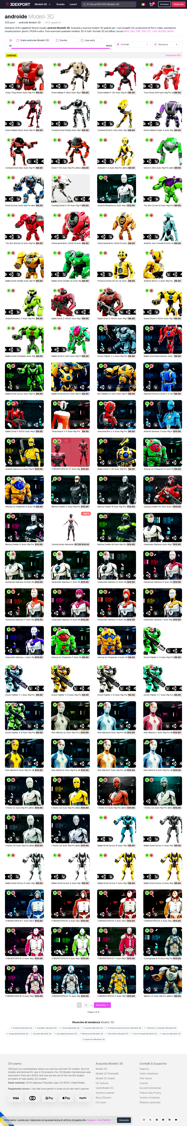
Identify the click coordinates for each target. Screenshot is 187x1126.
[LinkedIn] (170, 1120)
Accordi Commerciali (150, 1088)
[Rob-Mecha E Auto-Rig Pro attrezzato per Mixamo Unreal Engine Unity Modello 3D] (70, 753)
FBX (138, 31)
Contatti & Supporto (153, 1063)
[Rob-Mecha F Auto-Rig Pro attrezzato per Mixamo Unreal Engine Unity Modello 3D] (116, 753)
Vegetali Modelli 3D (18, 1033)
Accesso (164, 4)
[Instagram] (144, 1120)
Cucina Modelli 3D (70, 1028)
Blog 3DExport (103, 1097)
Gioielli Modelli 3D (42, 1033)
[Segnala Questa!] (39, 86)
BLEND (162, 31)
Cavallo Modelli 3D (93, 1028)
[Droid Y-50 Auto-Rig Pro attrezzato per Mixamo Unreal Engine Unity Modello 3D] (70, 151)
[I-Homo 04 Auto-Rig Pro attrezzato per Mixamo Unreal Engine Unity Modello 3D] (162, 790)
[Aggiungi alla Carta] (33, 86)
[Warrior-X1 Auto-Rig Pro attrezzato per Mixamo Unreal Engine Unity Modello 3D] (162, 979)
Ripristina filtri (173, 55)
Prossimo (101, 1005)
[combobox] (135, 44)
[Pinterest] (157, 1120)
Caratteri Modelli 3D (47, 1028)
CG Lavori (101, 1102)
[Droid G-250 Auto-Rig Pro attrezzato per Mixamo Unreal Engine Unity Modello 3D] (162, 151)
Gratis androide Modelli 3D (34, 40)
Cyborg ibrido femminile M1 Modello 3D (70, 544)
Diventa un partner (105, 1092)
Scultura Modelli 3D (22, 1028)
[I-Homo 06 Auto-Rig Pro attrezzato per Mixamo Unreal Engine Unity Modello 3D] (70, 828)
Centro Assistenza (149, 1073)
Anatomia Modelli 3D (94, 1039)
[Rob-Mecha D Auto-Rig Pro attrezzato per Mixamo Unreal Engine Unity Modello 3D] (24, 753)
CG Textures (102, 1083)
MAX (126, 31)
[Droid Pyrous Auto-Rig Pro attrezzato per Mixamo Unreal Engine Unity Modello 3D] (24, 188)
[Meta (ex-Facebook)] (163, 1120)
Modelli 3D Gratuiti (105, 1078)
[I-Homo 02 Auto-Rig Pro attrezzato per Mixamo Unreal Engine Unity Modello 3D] (70, 790)
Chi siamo (14, 1063)
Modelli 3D (101, 1068)
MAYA (170, 31)
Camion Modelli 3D (171, 1033)
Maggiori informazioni (98, 1120)
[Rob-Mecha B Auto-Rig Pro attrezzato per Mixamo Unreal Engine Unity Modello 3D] (116, 715)
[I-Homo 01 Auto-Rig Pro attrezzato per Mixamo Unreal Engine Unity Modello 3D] (24, 790)
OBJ (132, 31)
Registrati (178, 4)
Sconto (63, 40)
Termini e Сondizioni (150, 1097)
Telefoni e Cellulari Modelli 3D (161, 1028)
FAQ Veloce (146, 1078)
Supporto (144, 1068)
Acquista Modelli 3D (109, 1063)
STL (149, 31)
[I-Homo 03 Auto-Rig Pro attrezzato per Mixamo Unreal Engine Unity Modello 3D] (116, 790)
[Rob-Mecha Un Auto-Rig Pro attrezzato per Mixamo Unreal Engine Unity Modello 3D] (70, 715)
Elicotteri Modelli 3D (118, 1033)
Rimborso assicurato (150, 1102)
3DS (143, 31)
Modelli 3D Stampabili (107, 1073)
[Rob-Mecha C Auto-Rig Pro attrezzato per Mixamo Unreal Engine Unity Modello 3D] (162, 715)
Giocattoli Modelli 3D (66, 1033)
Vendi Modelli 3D (104, 1088)
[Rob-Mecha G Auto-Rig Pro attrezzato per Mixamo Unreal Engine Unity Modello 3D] (162, 753)
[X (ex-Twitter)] (150, 1120)
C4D (154, 31)
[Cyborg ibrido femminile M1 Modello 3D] (70, 527)
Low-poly (90, 40)
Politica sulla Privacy (150, 1092)
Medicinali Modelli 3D (92, 1033)
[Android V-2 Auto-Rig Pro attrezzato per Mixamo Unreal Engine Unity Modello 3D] (116, 151)
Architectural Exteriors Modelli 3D (124, 1028)
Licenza (144, 1083)
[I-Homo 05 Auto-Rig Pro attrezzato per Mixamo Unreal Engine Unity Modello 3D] (24, 828)
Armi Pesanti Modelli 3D (145, 1033)
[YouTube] (176, 1120)
